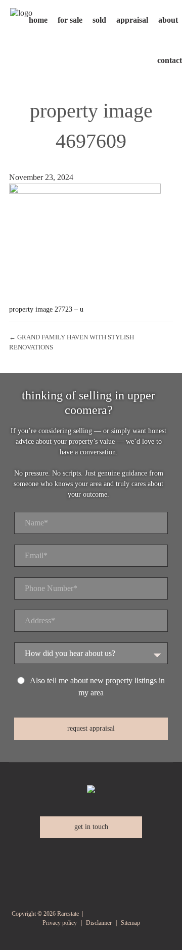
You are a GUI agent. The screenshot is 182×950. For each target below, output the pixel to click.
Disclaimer (99, 922)
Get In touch (91, 826)
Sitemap (130, 922)
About (168, 20)
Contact (169, 60)
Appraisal (132, 20)
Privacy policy (59, 922)
